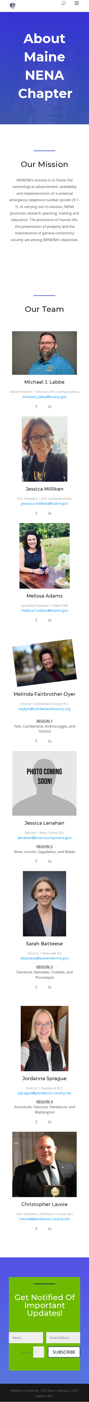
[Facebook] (36, 407)
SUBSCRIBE (64, 1352)
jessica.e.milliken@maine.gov (44, 503)
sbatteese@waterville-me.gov (44, 958)
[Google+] (43, 407)
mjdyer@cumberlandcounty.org (44, 708)
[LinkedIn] (49, 407)
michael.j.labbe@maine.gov (44, 396)
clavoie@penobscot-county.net (44, 1218)
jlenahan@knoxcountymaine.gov (44, 837)
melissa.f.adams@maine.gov (44, 610)
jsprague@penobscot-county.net (45, 1093)
